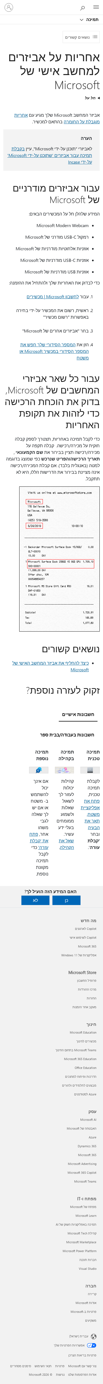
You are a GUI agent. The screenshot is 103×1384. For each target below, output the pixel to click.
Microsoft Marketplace (81, 1242)
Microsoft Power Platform (79, 1251)
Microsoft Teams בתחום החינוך (75, 1050)
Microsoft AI (88, 1119)
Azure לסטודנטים (85, 1094)
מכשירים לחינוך (86, 1041)
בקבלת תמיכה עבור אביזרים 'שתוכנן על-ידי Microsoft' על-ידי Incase (49, 155)
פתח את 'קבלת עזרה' (38, 840)
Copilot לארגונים (85, 929)
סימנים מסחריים (20, 1366)
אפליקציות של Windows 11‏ (78, 955)
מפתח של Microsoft (83, 1207)
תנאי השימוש (43, 1366)
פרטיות (60, 1366)
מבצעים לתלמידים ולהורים (79, 1085)
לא (35, 900)
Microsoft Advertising (82, 1164)
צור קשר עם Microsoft (82, 1366)
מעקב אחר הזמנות (84, 1007)
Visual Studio (87, 1268)
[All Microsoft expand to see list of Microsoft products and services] (96, 7)
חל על (90, 97)
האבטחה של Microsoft (81, 1128)
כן (66, 900)
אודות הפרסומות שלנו (82, 1374)
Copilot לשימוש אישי (82, 937)
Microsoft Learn (86, 1215)
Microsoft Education (83, 1032)
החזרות (91, 998)
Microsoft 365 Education (80, 1059)
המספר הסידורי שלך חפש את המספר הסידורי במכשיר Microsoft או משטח (54, 351)
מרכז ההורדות (87, 989)
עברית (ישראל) (78, 1336)
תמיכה (92, 19)
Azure (92, 1137)
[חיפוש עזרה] (83, 7)
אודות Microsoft (86, 1303)
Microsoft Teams (85, 1181)
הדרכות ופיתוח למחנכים (80, 1076)
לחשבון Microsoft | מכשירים (53, 296)
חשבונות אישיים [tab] (78, 714)
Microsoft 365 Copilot (82, 1172)
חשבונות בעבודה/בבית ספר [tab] (67, 735)
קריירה (92, 1294)
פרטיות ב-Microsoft (83, 1312)
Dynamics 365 (87, 1146)
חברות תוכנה (87, 1260)
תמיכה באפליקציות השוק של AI (76, 1224)
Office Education (85, 1068)
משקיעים (90, 1320)
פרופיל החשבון (86, 980)
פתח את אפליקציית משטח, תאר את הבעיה (90, 814)
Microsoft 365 (87, 946)
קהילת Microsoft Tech (82, 1233)
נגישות (60, 1374)
